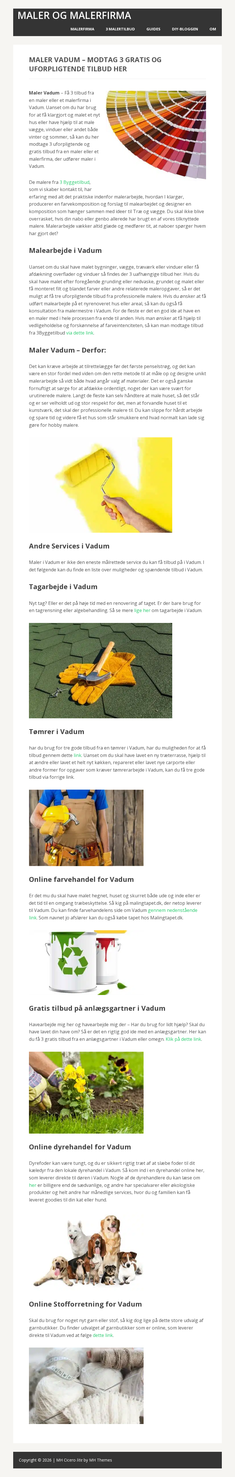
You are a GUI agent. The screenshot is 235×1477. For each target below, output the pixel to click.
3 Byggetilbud (74, 182)
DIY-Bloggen (185, 29)
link (77, 755)
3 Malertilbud (120, 29)
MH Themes (100, 1460)
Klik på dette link (183, 1039)
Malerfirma (82, 29)
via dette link (79, 333)
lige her (142, 610)
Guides (153, 29)
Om (212, 29)
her (32, 1185)
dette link (103, 1335)
